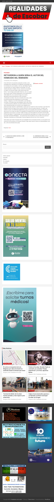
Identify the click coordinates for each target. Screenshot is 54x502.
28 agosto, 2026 (6, 372)
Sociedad (5, 163)
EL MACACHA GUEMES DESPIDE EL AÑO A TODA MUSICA (15, 136)
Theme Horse (31, 499)
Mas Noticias (7, 348)
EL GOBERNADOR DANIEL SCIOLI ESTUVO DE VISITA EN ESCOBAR (40, 136)
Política (5, 159)
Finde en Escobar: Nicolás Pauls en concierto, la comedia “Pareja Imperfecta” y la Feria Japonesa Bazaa (39, 369)
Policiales (6, 72)
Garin (10, 127)
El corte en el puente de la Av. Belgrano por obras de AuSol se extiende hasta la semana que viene (14, 368)
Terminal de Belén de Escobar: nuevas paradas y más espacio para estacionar (14, 395)
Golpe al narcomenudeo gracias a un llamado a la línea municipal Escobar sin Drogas (39, 395)
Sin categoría (6, 161)
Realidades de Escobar (16, 372)
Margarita (15, 80)
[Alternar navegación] (4, 62)
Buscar (4, 144)
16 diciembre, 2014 (8, 80)
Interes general (6, 155)
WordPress (47, 499)
